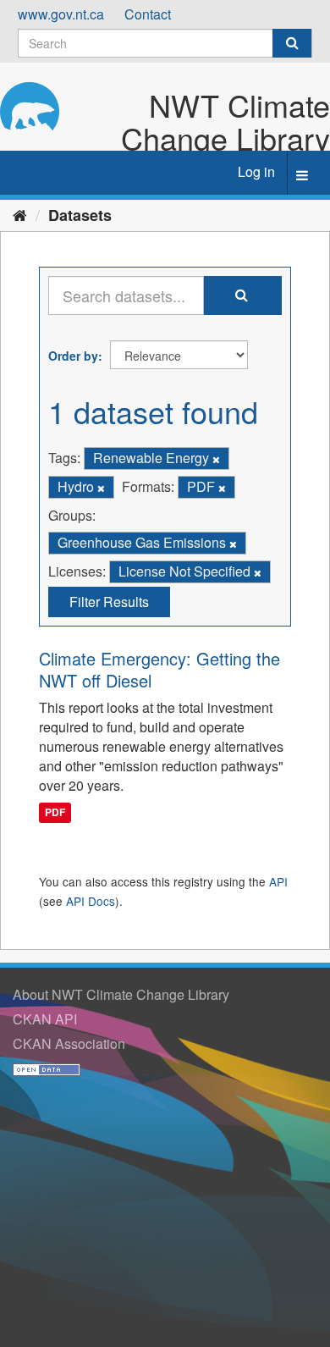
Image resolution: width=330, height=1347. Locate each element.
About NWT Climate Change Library (121, 994)
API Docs (90, 900)
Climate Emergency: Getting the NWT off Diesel (159, 669)
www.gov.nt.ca (61, 14)
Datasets (80, 215)
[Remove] (216, 459)
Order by (73, 355)
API (278, 881)
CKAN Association (69, 1043)
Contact (147, 14)
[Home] (20, 214)
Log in (256, 171)
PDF (55, 812)
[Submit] (291, 43)
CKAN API (45, 1019)
